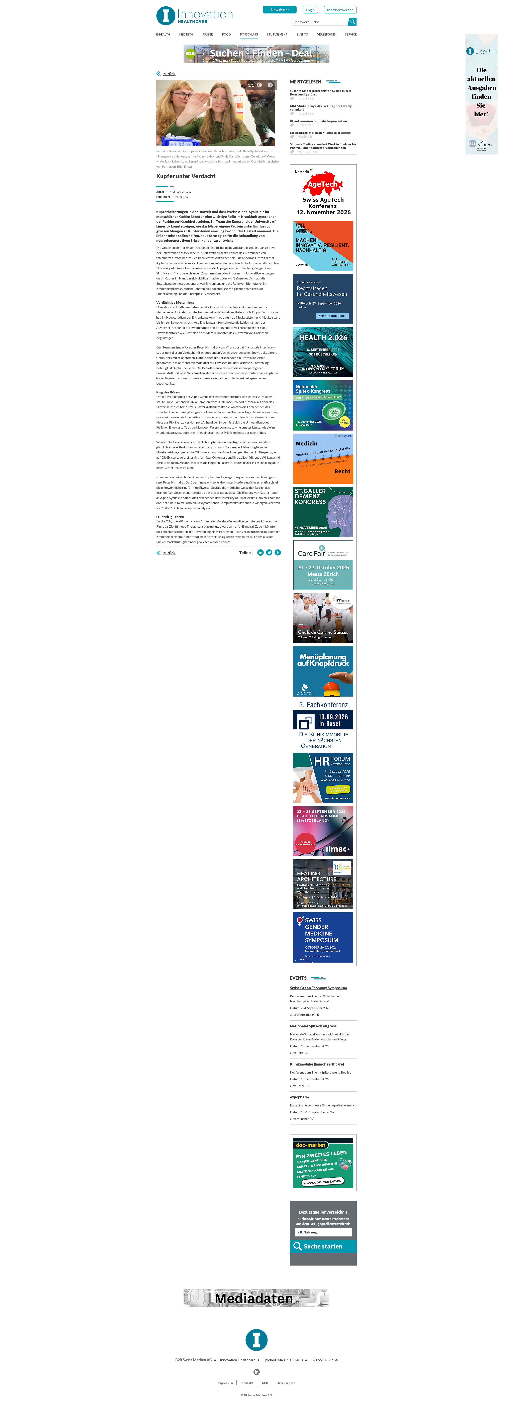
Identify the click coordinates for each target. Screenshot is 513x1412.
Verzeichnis (326, 34)
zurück (169, 73)
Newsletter (280, 9)
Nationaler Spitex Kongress (313, 1026)
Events (302, 34)
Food (226, 34)
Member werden (340, 10)
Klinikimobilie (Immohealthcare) (317, 1064)
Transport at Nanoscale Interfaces (250, 347)
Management (277, 34)
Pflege (207, 34)
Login (310, 10)
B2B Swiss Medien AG (193, 1360)
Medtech (186, 34)
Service (351, 34)
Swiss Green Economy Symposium (318, 988)
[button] (260, 552)
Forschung (249, 34)
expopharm (299, 1097)
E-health (163, 34)
